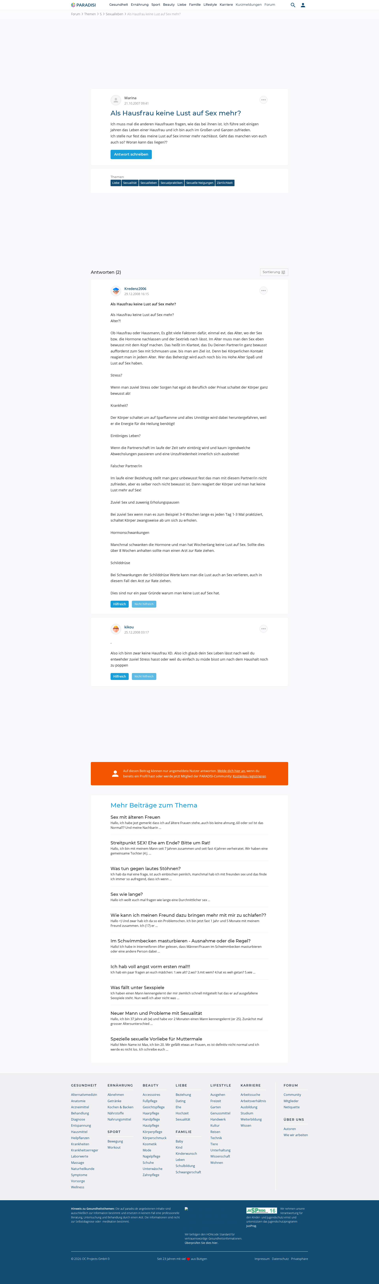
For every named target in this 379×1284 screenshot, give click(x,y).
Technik (216, 1138)
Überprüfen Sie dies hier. (201, 1243)
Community (292, 1094)
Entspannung (81, 1125)
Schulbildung (185, 1166)
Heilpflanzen (80, 1138)
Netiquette (292, 1107)
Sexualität (130, 182)
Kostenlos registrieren (249, 776)
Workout (114, 1147)
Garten (215, 1107)
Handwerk (218, 1119)
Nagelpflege (151, 1156)
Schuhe (148, 1162)
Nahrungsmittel (119, 1119)
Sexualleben (114, 14)
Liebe (181, 5)
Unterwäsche (152, 1169)
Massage (77, 1162)
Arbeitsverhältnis (253, 1101)
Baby (179, 1141)
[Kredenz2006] (117, 290)
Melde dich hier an (231, 771)
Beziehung (183, 1094)
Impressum (262, 1259)
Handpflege (151, 1119)
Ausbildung (249, 1107)
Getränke (114, 1101)
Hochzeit (182, 1113)
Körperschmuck (154, 1138)
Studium (247, 1113)
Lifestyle (210, 5)
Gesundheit (118, 5)
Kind (179, 1147)
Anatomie (78, 1101)
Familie (195, 5)
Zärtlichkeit (225, 182)
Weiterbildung (251, 1119)
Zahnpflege (151, 1175)
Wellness (77, 1187)
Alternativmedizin (84, 1094)
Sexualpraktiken (172, 182)
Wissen (246, 1125)
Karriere (226, 5)
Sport (155, 5)
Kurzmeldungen (249, 5)
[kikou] (117, 628)
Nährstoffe (116, 1113)
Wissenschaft (220, 1156)
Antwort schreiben (131, 154)
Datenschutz (280, 1259)
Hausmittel (79, 1132)
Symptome (79, 1175)
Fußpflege (150, 1101)
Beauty (169, 5)
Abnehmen (116, 1094)
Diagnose (78, 1119)
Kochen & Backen (120, 1107)
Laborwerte (79, 1156)
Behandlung (80, 1113)
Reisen (215, 1132)
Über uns (294, 1120)
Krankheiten (80, 1144)
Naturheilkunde (82, 1169)
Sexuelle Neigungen (199, 182)
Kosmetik (150, 1144)
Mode (147, 1150)
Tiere (214, 1144)
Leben (180, 1159)
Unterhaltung (220, 1150)
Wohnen (216, 1162)
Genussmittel (220, 1113)
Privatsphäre (299, 1259)
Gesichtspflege (154, 1107)
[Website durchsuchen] (293, 5)
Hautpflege (151, 1125)
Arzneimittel (80, 1107)
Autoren (290, 1129)
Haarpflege (151, 1113)
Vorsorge (78, 1181)
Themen (90, 14)
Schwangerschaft (188, 1172)
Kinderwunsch (186, 1153)
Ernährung (140, 5)
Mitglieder (291, 1101)
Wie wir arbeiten (296, 1135)
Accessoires (151, 1094)
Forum (270, 5)
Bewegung (115, 1141)
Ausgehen (217, 1094)
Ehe (178, 1107)
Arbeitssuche (250, 1094)
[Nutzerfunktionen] (303, 5)
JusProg (251, 1226)
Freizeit (215, 1101)
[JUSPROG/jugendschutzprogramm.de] (261, 1210)
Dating (181, 1101)
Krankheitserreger (84, 1150)
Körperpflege (152, 1132)
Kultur (215, 1125)
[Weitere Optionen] (263, 100)
